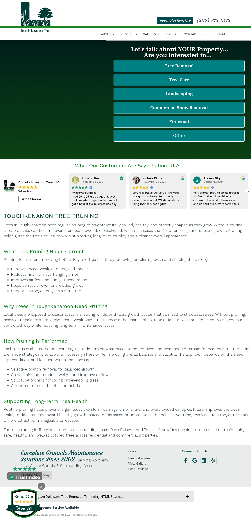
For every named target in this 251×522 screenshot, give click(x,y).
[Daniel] (37, 17)
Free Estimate (215, 34)
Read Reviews (138, 468)
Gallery (150, 34)
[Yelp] (213, 460)
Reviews (171, 34)
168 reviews (25, 191)
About (106, 34)
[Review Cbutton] (24, 503)
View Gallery (137, 463)
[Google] (194, 460)
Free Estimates (175, 21)
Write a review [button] (31, 199)
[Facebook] (185, 460)
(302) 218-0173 (213, 20)
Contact (191, 34)
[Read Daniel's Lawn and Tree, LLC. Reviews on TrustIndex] (24, 476)
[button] (248, 191)
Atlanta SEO (91, 515)
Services (128, 34)
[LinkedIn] (204, 460)
